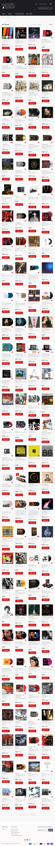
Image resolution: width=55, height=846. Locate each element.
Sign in (36, 4)
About (10, 13)
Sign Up (50, 830)
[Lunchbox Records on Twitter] (25, 840)
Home (3, 17)
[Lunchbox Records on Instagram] (29, 840)
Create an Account (42, 4)
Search (3, 829)
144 (31, 814)
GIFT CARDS (29, 13)
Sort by (34, 24)
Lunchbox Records (12, 843)
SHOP (3, 13)
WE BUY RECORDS (19, 13)
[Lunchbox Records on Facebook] (27, 840)
